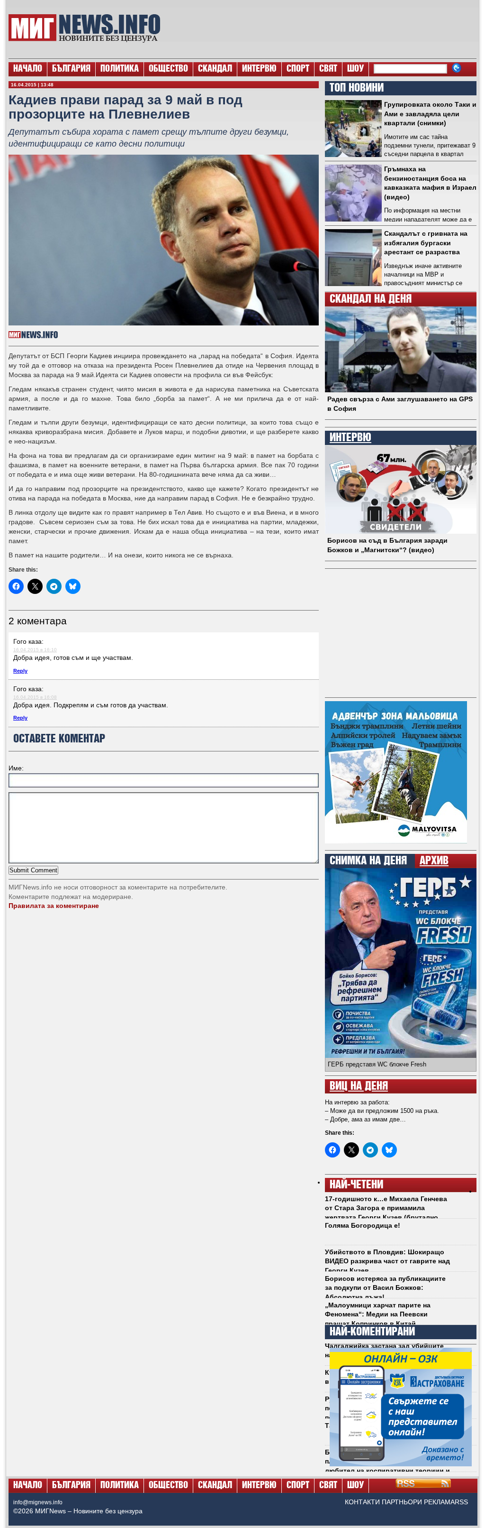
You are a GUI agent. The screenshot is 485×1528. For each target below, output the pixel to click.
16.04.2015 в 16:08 (35, 697)
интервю (350, 438)
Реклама (439, 1502)
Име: (16, 768)
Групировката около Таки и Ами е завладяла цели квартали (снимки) (430, 114)
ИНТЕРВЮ (259, 69)
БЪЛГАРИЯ (71, 69)
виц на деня (359, 1086)
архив (434, 861)
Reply (20, 671)
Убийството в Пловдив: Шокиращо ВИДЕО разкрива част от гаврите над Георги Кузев (387, 1261)
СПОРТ (298, 69)
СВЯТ (328, 69)
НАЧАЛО (27, 69)
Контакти (362, 1502)
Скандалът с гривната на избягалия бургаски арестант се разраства (425, 243)
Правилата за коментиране (54, 905)
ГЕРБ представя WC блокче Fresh (377, 1064)
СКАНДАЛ (215, 69)
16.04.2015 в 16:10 (35, 649)
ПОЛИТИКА (119, 69)
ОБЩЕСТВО (168, 69)
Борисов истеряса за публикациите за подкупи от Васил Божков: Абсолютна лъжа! (385, 1288)
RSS (461, 1502)
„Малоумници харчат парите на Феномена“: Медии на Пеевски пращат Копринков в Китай (378, 1314)
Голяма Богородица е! (362, 1225)
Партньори (402, 1502)
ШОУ (355, 69)
